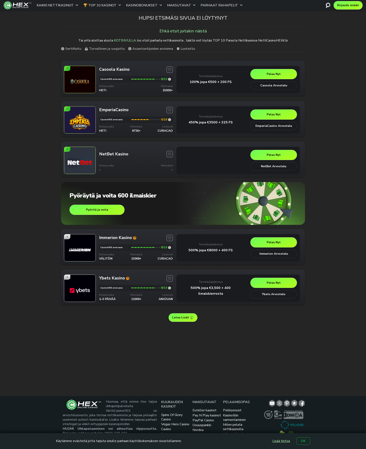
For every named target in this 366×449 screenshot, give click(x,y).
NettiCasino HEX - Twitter (279, 403)
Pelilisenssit (232, 410)
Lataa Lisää (180, 317)
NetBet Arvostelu (273, 166)
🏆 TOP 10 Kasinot (99, 5)
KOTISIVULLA (125, 40)
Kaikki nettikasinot (55, 5)
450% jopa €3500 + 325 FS (211, 122)
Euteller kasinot (204, 410)
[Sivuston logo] (17, 5)
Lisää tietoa (281, 441)
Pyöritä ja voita (97, 210)
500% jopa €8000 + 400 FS (211, 250)
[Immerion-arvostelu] (170, 248)
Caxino (166, 429)
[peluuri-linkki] (292, 425)
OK (303, 441)
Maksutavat (179, 5)
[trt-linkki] (294, 403)
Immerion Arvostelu (273, 254)
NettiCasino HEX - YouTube (272, 403)
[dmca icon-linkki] (293, 414)
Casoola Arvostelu (273, 85)
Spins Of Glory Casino (172, 417)
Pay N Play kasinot (207, 415)
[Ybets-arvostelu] (170, 288)
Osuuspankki (202, 425)
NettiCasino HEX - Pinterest (287, 403)
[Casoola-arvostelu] (170, 79)
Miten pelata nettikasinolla (233, 426)
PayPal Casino (203, 420)
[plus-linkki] (268, 414)
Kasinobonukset (142, 5)
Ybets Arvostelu (273, 294)
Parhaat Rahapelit (219, 5)
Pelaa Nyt (274, 74)
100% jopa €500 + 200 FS (211, 82)
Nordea (198, 430)
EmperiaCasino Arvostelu (273, 126)
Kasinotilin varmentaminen (234, 417)
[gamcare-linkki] (278, 414)
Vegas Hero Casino (175, 424)
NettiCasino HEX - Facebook (301, 403)
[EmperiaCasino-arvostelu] (170, 120)
